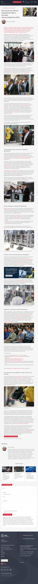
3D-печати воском (19, 315)
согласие (4, 524)
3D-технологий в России (18, 376)
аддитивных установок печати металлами (16, 356)
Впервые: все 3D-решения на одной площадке (12, 27)
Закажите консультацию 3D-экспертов (10, 436)
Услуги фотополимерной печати (25, 555)
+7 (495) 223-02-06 (4, 541)
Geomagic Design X (8, 221)
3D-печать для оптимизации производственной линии (14, 358)
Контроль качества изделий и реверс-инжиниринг (13, 361)
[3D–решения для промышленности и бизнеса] (4, 1)
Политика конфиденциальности (6, 573)
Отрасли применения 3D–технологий (7, 545)
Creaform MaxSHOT (17, 217)
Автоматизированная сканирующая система (11, 170)
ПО (20, 166)
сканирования (6, 227)
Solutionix (19, 215)
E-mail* (4, 496)
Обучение (2, 554)
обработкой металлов (7, 69)
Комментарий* (5, 500)
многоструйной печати (19, 318)
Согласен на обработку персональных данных (10, 512)
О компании (3, 552)
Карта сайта (22, 562)
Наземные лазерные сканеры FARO (26, 553)
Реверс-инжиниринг (7, 208)
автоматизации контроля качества (19, 156)
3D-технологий (24, 104)
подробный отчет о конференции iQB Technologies (15, 368)
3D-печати (17, 378)
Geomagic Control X (7, 166)
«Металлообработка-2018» (13, 34)
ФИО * (4, 488)
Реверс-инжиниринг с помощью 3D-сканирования (22, 28)
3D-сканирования (23, 378)
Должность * (5, 492)
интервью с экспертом (8, 321)
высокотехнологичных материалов (22, 423)
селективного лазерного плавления (26, 259)
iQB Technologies (27, 431)
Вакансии (2, 556)
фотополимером (25, 315)
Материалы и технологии (5, 547)
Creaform (28, 178)
